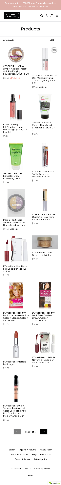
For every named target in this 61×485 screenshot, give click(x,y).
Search (12, 449)
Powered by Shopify (42, 468)
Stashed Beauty (24, 468)
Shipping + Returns (27, 449)
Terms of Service (22, 459)
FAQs (34, 454)
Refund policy (40, 459)
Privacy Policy (45, 449)
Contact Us (45, 454)
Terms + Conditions (19, 454)
